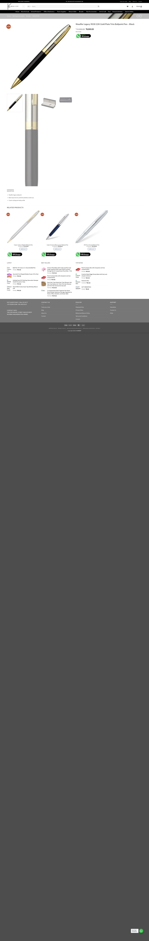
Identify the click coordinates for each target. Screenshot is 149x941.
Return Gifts (72, 11)
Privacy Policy (79, 310)
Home (17, 11)
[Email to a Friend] (98, 35)
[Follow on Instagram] (11, 1)
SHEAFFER (36, 16)
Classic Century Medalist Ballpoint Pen (23, 245)
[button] (23, 6)
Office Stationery (49, 11)
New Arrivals (25, 11)
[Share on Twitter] (95, 35)
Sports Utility (129, 11)
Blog (130, 1)
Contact (140, 1)
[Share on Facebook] (92, 35)
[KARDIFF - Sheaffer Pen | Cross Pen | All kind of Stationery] (13, 6)
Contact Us (113, 310)
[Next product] (138, 16)
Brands (81, 11)
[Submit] (98, 6)
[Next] (70, 57)
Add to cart (23, 249)
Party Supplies (61, 11)
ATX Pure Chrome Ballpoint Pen (91, 245)
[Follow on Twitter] (13, 1)
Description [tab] (10, 191)
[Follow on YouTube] (16, 1)
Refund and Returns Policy (83, 313)
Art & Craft (102, 11)
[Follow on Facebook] (8, 1)
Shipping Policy (80, 307)
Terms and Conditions (81, 316)
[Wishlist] (127, 6)
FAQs (111, 313)
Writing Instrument (18, 16)
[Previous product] (140, 16)
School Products (36, 11)
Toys (109, 11)
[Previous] (10, 57)
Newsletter (113, 307)
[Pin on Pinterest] (101, 35)
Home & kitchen (117, 11)
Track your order (123, 1)
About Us (135, 1)
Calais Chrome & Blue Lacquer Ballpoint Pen (57, 245)
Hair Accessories (91, 11)
